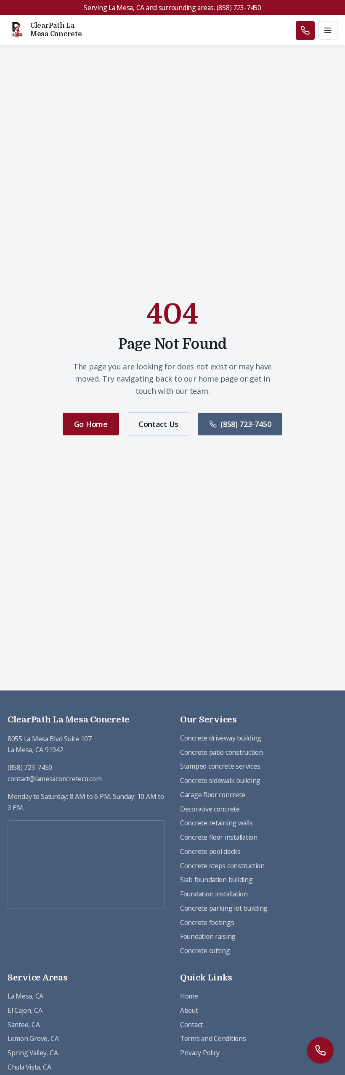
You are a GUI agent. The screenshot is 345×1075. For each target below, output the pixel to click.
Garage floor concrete (212, 794)
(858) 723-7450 (245, 424)
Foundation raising (208, 936)
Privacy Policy (200, 1052)
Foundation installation (214, 893)
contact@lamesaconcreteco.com (54, 778)
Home (189, 996)
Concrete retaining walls (216, 822)
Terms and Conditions (213, 1038)
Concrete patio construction (221, 752)
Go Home (91, 424)
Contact (191, 1024)
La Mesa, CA (25, 996)
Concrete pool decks (210, 851)
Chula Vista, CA (29, 1067)
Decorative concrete (210, 809)
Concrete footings (207, 922)
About (189, 1010)
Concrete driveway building (220, 738)
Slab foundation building (216, 879)
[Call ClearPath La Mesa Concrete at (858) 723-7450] (320, 1050)
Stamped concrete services (220, 766)
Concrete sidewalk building (220, 780)
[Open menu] (327, 30)
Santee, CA (24, 1024)
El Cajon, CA (25, 1010)
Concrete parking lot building (224, 908)
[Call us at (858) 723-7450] (305, 30)
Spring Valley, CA (33, 1052)
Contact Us (158, 424)
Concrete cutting (205, 950)
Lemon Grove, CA (33, 1038)
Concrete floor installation (218, 837)
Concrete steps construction (222, 865)
